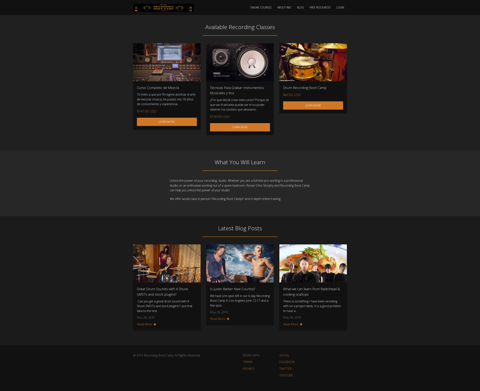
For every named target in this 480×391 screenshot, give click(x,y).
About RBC (284, 7)
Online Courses (261, 7)
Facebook (287, 362)
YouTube (286, 375)
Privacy (249, 369)
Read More (144, 324)
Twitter (285, 369)
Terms (248, 362)
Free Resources (320, 7)
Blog (300, 7)
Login (340, 7)
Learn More (167, 122)
